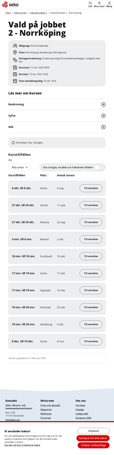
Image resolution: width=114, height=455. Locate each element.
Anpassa (93, 431)
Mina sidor (99, 6)
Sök (90, 6)
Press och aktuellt (50, 405)
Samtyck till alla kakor (93, 438)
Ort (10, 160)
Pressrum (46, 417)
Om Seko (80, 405)
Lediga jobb (82, 413)
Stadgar (80, 409)
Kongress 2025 (83, 417)
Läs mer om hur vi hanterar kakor (22, 445)
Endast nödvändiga (93, 445)
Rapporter (46, 409)
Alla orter (18, 167)
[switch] (72, 167)
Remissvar (46, 413)
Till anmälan (91, 188)
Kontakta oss (13, 419)
